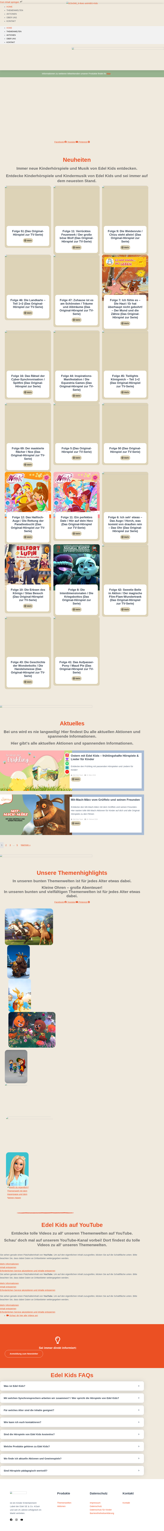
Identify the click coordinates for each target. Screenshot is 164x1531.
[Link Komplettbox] (28, 217)
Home (9, 28)
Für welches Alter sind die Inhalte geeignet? (29, 1410)
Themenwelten (13, 31)
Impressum (95, 1503)
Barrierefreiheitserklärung (102, 1513)
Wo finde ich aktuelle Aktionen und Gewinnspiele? (32, 1458)
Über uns (11, 39)
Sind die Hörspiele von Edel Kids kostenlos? (29, 1434)
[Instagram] (16, 1520)
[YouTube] (22, 1520)
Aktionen (11, 35)
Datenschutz (96, 1506)
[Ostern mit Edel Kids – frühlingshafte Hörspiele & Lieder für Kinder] (36, 770)
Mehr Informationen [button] (9, 1264)
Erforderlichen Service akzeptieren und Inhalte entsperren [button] (27, 1271)
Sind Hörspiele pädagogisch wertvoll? (25, 1470)
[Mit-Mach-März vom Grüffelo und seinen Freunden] (36, 814)
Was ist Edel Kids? (14, 1386)
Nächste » (25, 845)
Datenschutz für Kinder (101, 1510)
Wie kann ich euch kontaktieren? (22, 1422)
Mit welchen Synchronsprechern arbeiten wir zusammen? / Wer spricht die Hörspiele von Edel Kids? (61, 1398)
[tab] (72, 1386)
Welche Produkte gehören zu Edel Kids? (27, 1446)
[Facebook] (11, 1520)
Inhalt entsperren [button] (8, 1267)
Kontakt (11, 21)
